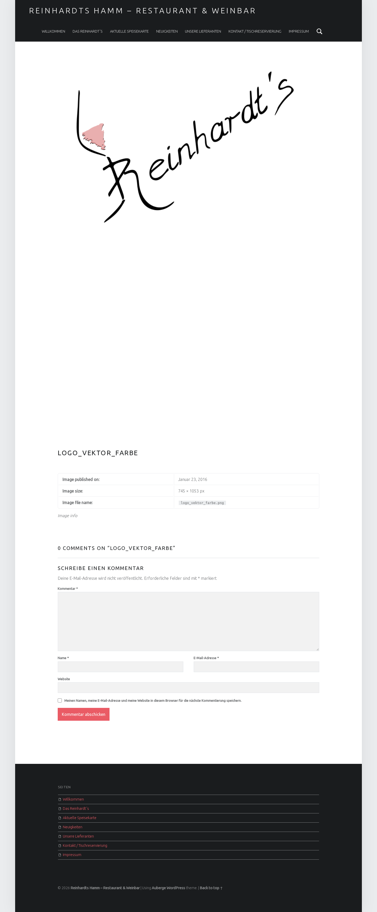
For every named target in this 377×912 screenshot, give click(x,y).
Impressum (299, 31)
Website (64, 679)
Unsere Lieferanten (203, 31)
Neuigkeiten (167, 31)
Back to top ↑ (211, 888)
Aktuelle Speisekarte (129, 31)
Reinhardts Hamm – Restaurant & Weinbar (142, 10)
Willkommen (53, 31)
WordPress (176, 888)
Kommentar (68, 588)
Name (63, 658)
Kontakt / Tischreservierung (255, 31)
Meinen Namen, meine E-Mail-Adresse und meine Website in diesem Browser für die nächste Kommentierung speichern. (153, 700)
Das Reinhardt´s (88, 31)
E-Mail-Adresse (206, 658)
